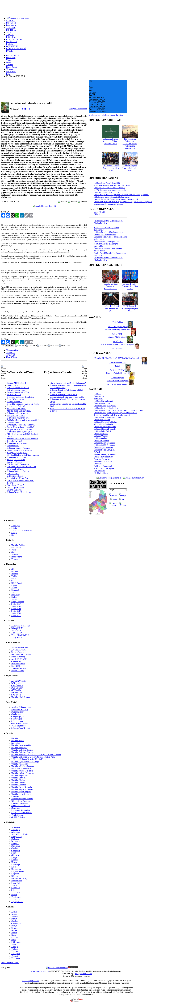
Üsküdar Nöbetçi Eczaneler (105, 429)
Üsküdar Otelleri (100, 438)
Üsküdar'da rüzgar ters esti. (18, 418)
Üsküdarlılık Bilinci (15, 476)
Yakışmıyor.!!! (13, 385)
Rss (12, 535)
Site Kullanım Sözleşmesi (104, 468)
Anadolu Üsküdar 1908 (21, 707)
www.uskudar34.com (40, 971)
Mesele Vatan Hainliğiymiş (118, 380)
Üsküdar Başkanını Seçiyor (18, 471)
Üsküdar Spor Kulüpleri (103, 447)
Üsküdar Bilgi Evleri (102, 431)
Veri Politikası (99, 471)
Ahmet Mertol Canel (19, 647)
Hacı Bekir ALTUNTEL (21, 654)
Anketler (9, 64)
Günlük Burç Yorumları (103, 457)
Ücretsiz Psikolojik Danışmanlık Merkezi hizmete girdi (116, 199)
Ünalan (14, 895)
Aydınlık (14, 916)
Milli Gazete (16, 942)
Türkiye (14, 576)
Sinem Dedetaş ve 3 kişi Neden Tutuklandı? (68, 383)
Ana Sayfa (15, 526)
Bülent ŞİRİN (17, 628)
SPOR (8, 32)
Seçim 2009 (16, 615)
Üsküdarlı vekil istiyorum (17, 413)
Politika (14, 578)
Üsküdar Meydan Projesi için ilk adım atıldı (130, 168)
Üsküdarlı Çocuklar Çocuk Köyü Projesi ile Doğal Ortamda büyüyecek (123, 201)
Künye (14, 533)
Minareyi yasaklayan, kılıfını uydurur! (22, 439)
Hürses (14, 930)
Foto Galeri (10, 58)
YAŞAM (10, 35)
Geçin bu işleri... (13, 422)
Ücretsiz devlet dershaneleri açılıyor (108, 204)
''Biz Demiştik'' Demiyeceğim (19, 464)
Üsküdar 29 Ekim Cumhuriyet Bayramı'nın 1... (110, 286)
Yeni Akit (15, 951)
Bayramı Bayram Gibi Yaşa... (19, 392)
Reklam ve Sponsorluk (103, 466)
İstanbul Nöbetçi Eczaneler (105, 454)
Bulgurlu (15, 843)
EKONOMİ (11, 37)
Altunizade (15, 832)
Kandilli (14, 860)
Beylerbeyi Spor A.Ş (19, 709)
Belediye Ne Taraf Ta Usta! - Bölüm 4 (109, 188)
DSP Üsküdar (17, 688)
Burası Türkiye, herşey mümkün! (20, 427)
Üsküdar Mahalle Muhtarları (105, 422)
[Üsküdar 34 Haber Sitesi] (18, 18)
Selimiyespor (16, 719)
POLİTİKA (11, 30)
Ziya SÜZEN (16, 633)
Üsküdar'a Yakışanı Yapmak (18, 448)
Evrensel (14, 928)
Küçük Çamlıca (17, 871)
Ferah (13, 853)
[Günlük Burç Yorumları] (132, 477)
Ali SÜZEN (16, 630)
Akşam (14, 912)
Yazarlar (9, 69)
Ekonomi (15, 590)
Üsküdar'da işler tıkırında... (18, 443)
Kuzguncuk (16, 869)
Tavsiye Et (10, 355)
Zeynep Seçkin (17, 652)
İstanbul (14, 574)
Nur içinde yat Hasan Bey (17, 478)
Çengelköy (15, 850)
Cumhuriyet (16, 848)
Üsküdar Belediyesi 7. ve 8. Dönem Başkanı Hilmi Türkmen (118, 410)
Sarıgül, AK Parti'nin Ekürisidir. (20, 429)
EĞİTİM (9, 44)
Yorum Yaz (10, 352)
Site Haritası (11, 71)
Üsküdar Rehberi (13, 55)
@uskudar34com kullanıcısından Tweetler (106, 115)
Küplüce (14, 876)
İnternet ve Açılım (14, 462)
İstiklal (14, 933)
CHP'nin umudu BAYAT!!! (18, 388)
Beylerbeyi (15, 841)
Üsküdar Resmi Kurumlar (104, 443)
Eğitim (14, 585)
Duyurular (98, 464)
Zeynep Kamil (17, 902)
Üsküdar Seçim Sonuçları (104, 450)
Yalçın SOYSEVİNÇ (20, 635)
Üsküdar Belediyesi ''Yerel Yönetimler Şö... (111, 308)
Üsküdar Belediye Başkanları (106, 408)
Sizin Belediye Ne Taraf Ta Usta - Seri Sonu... (112, 185)
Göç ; (117, 365)
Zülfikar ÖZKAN (18, 668)
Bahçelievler (16, 836)
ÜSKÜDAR (11, 23)
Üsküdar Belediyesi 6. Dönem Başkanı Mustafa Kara (115, 413)
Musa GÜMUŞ (17, 671)
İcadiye (14, 857)
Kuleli (13, 867)
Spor (13, 581)
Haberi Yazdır (11, 357)
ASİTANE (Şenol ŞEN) (21, 626)
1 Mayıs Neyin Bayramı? (17, 453)
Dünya (14, 926)
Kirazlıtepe (15, 864)
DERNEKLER (12, 46)
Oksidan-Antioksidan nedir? (117, 373)
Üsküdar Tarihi (100, 396)
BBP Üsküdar (17, 683)
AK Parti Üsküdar (18, 681)
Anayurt (14, 914)
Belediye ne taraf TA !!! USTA (106, 192)
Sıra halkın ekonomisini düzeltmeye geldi (117, 344)
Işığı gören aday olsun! (16, 390)
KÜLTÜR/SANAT (14, 39)
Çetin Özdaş (16, 661)
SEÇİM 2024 (11, 42)
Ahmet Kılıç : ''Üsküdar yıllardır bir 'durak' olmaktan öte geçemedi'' (121, 195)
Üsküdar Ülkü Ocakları (20, 697)
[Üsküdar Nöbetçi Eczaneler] (109, 477)
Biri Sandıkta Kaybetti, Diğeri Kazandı (23, 455)
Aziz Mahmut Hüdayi (20, 834)
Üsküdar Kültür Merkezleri (105, 426)
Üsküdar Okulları (101, 436)
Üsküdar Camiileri (101, 440)
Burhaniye (15, 846)
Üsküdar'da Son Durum (16, 457)
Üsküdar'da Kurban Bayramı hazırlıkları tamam (111, 168)
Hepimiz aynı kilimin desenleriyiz (20, 397)
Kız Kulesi (98, 399)
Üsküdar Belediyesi (102, 403)
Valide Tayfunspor (18, 726)
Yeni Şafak (15, 953)
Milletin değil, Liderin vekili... (19, 411)
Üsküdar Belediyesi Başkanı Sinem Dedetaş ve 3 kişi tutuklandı (108, 233)
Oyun (8, 62)
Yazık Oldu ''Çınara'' (15, 485)
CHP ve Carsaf (13, 473)
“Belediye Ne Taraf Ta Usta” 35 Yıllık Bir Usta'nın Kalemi (118, 358)
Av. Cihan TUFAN (19, 650)
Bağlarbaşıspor (17, 712)
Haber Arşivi (11, 67)
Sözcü (13, 944)
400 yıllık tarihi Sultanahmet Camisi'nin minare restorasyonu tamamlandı (130, 143)
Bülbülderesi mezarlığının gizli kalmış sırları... (112, 197)
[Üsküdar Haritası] (98, 514)
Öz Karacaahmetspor (19, 723)
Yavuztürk (15, 899)
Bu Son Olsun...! (14, 394)
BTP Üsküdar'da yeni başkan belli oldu (110, 190)
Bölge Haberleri (17, 602)
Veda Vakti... (117, 322)
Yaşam (14, 588)
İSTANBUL (11, 25)
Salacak (14, 885)
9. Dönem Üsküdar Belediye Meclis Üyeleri (112, 415)
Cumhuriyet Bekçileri (15, 487)
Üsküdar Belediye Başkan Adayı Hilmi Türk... (130, 286)
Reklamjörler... (13, 446)
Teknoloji (15, 599)
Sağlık (13, 592)
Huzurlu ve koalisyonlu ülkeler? (118, 329)
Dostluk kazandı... (14, 401)
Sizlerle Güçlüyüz (14, 490)
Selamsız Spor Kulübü (20, 728)
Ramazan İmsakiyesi (102, 459)
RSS (8, 74)
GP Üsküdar (16, 690)
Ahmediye (15, 830)
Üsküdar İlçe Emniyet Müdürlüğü (107, 417)
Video (8, 60)
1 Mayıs (10, 483)
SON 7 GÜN (99, 212)
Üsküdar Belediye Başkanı (105, 406)
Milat (13, 940)
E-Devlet (97, 452)
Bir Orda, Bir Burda (15, 469)
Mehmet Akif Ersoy (19, 878)
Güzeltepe (15, 855)
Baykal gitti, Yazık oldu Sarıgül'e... (21, 425)
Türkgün (14, 949)
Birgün (14, 919)
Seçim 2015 (16, 609)
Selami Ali (15, 888)
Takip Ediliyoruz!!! (15, 441)
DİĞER (9, 51)
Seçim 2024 (16, 604)
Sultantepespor (17, 721)
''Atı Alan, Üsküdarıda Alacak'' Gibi (21, 466)
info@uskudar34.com (83, 973)
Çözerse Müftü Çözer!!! (16, 383)
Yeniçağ (14, 956)
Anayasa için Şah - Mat (16, 406)
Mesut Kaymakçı (18, 657)
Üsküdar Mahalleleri (102, 420)
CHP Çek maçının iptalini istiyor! (20, 480)
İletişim (14, 528)
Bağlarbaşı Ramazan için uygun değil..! (23, 420)
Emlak (14, 597)
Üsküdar (97, 394)
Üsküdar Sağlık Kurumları (104, 445)
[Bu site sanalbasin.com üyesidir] (76, 1001)
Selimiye (14, 890)
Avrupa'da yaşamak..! (16, 415)
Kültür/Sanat (16, 583)
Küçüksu (15, 874)
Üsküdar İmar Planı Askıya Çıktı (107, 183)
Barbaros (15, 839)
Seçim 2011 (16, 613)
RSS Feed (25, 109)
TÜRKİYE (10, 28)
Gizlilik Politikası (101, 473)
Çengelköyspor (17, 716)
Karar (13, 935)
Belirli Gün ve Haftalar (103, 461)
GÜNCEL (10, 21)
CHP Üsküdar (17, 685)
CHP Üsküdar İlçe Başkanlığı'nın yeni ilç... (130, 308)
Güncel (14, 569)
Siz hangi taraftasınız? (16, 460)
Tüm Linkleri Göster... (10, 963)
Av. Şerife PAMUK (19, 659)
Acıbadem (15, 827)
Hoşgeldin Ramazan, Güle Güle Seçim (23, 404)
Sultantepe (15, 892)
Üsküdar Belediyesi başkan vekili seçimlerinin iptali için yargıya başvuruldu (67, 395)
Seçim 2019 (16, 606)
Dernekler (15, 595)
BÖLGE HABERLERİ (16, 48)
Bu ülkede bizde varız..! (16, 408)
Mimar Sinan (16, 881)
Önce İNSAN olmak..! (16, 399)
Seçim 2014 (16, 611)
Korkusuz (15, 937)
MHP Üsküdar (17, 692)
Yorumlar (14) (12, 350)
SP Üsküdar (16, 695)
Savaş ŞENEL (17, 637)
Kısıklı (14, 862)
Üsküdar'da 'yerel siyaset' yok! (19, 432)
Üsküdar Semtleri (101, 433)
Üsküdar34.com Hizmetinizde (19, 492)
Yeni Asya (15, 958)
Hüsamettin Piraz (18, 664)
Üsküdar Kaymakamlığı (103, 401)
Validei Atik (16, 897)
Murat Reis (15, 883)
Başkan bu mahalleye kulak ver (19, 450)
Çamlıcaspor (16, 714)
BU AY (97, 214)
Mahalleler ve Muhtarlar (103, 424)
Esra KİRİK (16, 666)
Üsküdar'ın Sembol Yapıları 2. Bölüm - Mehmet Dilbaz (110, 141)
